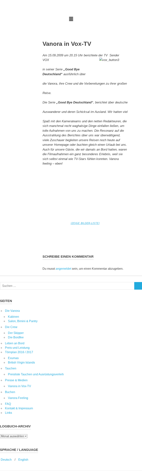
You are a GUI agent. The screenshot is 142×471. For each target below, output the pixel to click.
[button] (71, 19)
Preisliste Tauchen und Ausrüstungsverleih (36, 374)
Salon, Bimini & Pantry (23, 321)
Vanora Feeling (18, 398)
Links (8, 412)
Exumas (13, 358)
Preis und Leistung (17, 347)
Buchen (10, 392)
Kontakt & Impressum (19, 408)
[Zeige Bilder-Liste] (85, 223)
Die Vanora (12, 310)
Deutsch (6, 459)
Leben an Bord (14, 343)
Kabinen (13, 316)
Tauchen (10, 368)
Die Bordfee (16, 337)
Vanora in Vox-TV (19, 386)
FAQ (8, 403)
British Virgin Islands (21, 362)
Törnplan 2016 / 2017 (19, 352)
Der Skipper (16, 333)
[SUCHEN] (138, 286)
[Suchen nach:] (67, 286)
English (23, 459)
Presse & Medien (16, 380)
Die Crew (11, 327)
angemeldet (63, 268)
